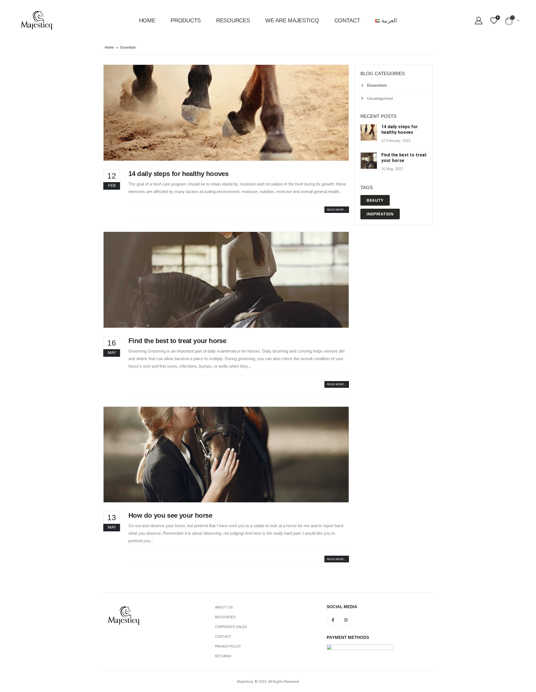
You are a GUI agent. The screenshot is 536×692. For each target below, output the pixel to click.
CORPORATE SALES (231, 627)
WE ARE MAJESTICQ (292, 20)
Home (147, 20)
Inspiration (380, 214)
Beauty (375, 200)
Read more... (336, 209)
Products (186, 20)
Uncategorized (380, 98)
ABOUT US (224, 607)
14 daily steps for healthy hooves (178, 173)
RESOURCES (225, 617)
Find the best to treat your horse (177, 340)
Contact (347, 20)
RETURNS (223, 656)
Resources (233, 20)
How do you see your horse (170, 515)
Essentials (377, 85)
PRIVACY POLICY (228, 646)
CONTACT (223, 636)
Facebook (332, 620)
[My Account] (479, 20)
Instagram (345, 620)
